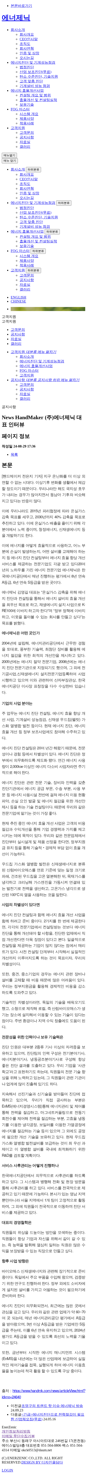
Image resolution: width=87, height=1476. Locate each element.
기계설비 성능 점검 (35, 86)
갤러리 (25, 146)
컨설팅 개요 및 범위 (35, 95)
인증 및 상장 (29, 53)
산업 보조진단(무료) (35, 72)
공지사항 (27, 137)
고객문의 (27, 132)
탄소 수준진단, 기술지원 (39, 76)
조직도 (25, 44)
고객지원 (18, 128)
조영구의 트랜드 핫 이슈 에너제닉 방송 (52, 1406)
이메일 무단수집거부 (18, 1436)
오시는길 (27, 58)
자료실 (25, 142)
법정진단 (27, 67)
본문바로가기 (21, 6)
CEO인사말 (29, 39)
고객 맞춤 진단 (31, 81)
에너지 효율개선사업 (27, 90)
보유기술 (27, 104)
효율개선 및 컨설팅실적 (38, 100)
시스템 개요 (29, 114)
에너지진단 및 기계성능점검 (33, 62)
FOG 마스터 (20, 109)
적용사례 (27, 123)
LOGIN (7, 1470)
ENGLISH (18, 297)
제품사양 (27, 118)
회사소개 (18, 30)
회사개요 (27, 34)
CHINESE (18, 301)
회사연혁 (27, 48)
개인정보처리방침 (16, 1431)
